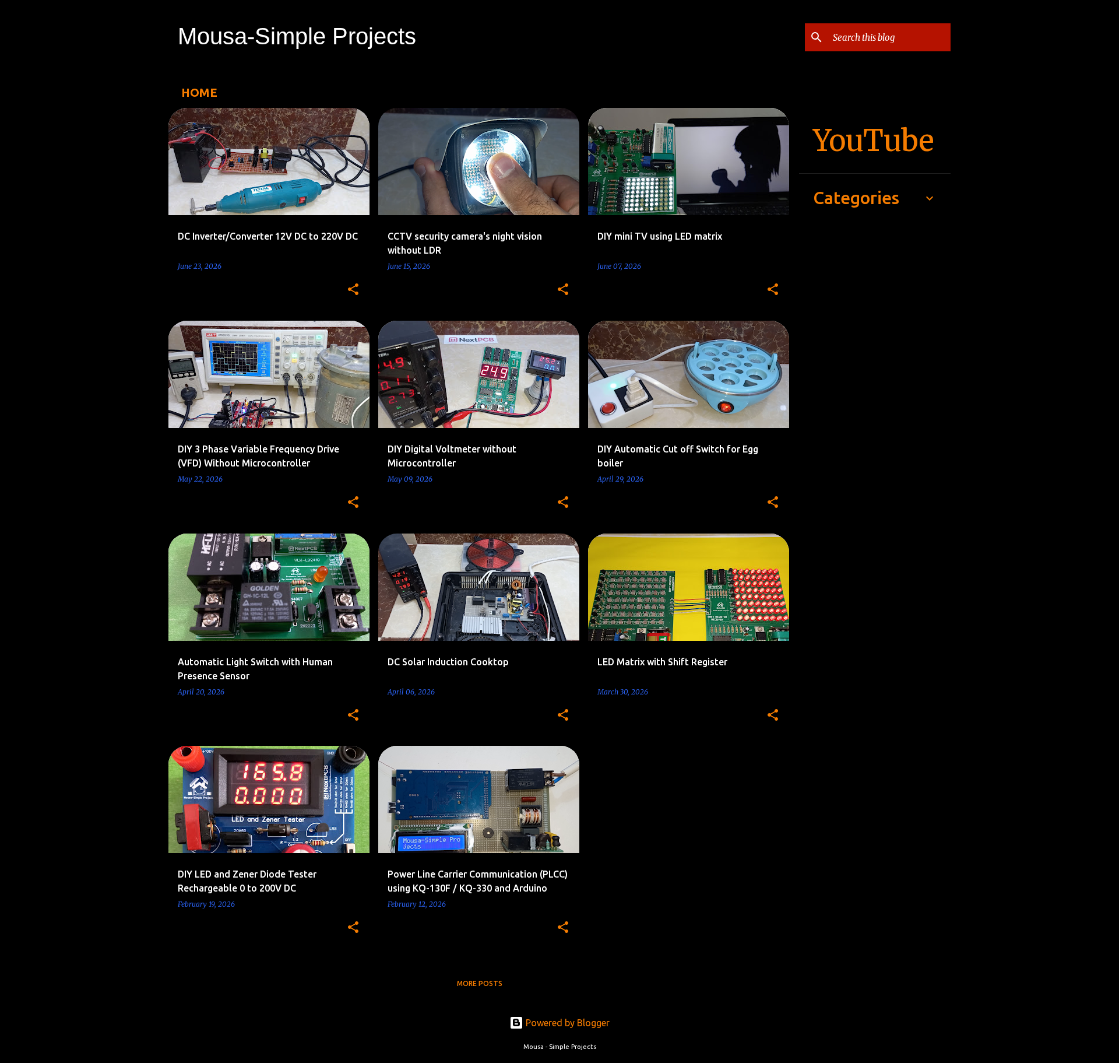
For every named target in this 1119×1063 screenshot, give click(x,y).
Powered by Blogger (566, 1023)
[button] (353, 290)
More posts (479, 983)
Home (199, 92)
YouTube (873, 140)
